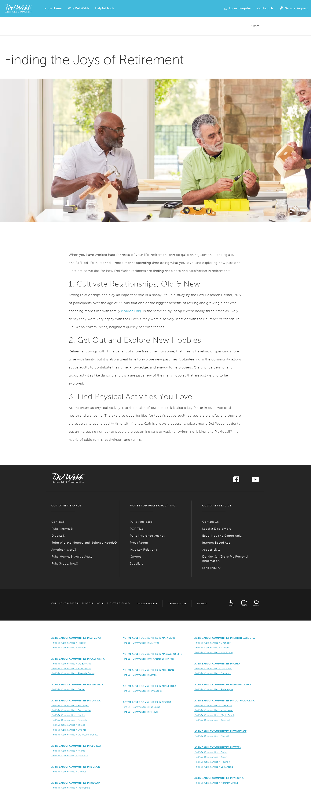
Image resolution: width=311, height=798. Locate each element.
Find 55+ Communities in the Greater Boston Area (149, 658)
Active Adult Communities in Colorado (77, 684)
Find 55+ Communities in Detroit (139, 675)
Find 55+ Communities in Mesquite (140, 712)
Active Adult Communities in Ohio (217, 663)
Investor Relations (143, 549)
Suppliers (136, 563)
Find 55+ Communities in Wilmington (213, 652)
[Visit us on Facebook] (236, 481)
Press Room (139, 542)
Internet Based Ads (216, 542)
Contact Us (265, 8)
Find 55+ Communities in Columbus (213, 668)
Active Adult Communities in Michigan (148, 670)
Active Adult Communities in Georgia (76, 746)
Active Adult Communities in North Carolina (224, 638)
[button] (53, 8)
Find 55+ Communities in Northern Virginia (216, 783)
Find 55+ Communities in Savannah (69, 755)
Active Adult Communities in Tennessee (220, 731)
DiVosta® (58, 535)
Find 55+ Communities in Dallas (210, 752)
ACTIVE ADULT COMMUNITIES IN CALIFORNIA (78, 658)
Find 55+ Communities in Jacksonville (71, 710)
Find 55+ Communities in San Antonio (213, 766)
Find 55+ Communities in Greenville (212, 720)
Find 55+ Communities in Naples (68, 715)
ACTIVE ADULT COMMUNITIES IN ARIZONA (76, 638)
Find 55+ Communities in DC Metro (141, 642)
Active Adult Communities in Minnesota (149, 686)
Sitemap (202, 603)
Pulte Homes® (62, 528)
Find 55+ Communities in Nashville (212, 736)
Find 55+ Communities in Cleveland (212, 673)
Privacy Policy (147, 603)
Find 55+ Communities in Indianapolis (70, 787)
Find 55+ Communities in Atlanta (68, 750)
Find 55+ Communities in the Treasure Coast (74, 734)
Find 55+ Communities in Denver (68, 689)
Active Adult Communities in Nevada (147, 702)
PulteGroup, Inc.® (64, 563)
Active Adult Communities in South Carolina (224, 700)
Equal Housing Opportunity (222, 535)
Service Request (296, 8)
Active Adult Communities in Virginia (219, 778)
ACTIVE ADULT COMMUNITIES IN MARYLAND (149, 638)
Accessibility (211, 549)
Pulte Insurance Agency (147, 535)
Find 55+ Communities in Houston (212, 762)
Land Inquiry (211, 567)
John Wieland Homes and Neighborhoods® (84, 542)
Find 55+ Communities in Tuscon (68, 647)
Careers (136, 556)
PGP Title (137, 528)
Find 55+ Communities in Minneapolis (142, 691)
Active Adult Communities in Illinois (75, 766)
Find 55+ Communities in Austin (210, 757)
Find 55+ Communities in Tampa (68, 725)
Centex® (58, 521)
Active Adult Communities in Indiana (75, 783)
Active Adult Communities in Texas (217, 747)
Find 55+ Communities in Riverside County (73, 673)
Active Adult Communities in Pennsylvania (222, 684)
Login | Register (240, 8)
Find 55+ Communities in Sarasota (69, 720)
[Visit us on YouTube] (255, 481)
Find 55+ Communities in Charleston (213, 705)
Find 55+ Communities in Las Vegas (141, 707)
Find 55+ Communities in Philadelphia (213, 689)
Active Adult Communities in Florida (75, 700)
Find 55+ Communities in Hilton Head (213, 710)
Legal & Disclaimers (216, 528)
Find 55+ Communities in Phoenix (68, 642)
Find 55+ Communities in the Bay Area (71, 663)
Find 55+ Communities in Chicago (69, 771)
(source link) (131, 311)
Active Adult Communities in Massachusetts (152, 654)
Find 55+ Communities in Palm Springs (71, 668)
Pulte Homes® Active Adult (71, 556)
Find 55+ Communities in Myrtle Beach (214, 715)
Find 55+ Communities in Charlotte (212, 642)
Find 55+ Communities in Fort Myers (70, 705)
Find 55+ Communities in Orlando (69, 729)
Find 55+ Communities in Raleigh (211, 647)
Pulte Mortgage (141, 521)
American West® (64, 549)
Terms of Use (177, 603)
